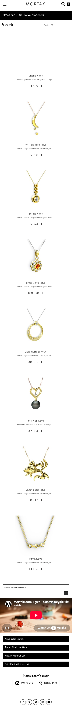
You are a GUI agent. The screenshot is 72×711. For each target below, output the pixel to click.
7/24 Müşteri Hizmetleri (17, 664)
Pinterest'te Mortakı (35, 702)
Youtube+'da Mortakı (49, 702)
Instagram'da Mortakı (42, 702)
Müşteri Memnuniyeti (15, 656)
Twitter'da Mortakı (29, 702)
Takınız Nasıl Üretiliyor (16, 647)
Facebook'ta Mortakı (23, 702)
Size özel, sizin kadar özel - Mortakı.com (36, 3)
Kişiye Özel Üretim (14, 639)
